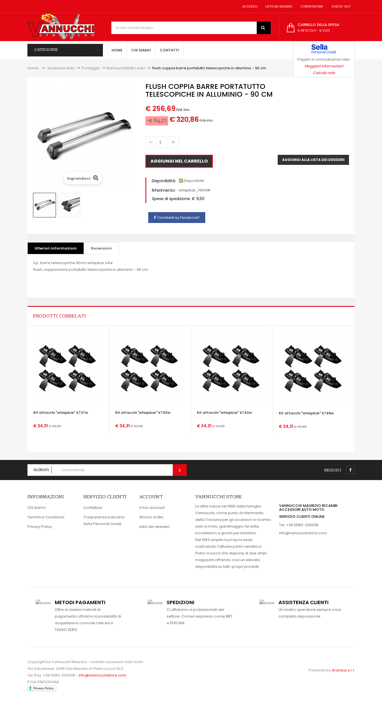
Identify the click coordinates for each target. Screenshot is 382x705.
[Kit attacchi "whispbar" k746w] (314, 369)
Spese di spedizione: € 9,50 (178, 198)
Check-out (340, 6)
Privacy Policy (39, 526)
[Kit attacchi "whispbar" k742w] (232, 369)
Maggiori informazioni (324, 66)
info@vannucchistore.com (303, 533)
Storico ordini (151, 517)
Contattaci (92, 507)
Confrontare (311, 6)
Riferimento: (164, 190)
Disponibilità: (164, 181)
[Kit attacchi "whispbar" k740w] (150, 369)
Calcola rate (324, 72)
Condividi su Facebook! (178, 217)
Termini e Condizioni (45, 517)
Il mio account (152, 507)
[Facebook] (350, 470)
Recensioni (101, 248)
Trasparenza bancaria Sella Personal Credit (103, 520)
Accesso (248, 6)
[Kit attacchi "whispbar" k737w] (68, 369)
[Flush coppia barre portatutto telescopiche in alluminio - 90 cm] (44, 205)
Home (33, 68)
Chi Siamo (36, 507)
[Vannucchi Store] (61, 27)
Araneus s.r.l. (343, 670)
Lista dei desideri (278, 6)
